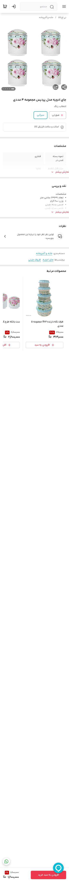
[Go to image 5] (3, 88)
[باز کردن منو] (63, 6)
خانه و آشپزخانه (46, 17)
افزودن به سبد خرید (48, 875)
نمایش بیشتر (62, 172)
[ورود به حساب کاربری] (14, 6)
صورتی (55, 115)
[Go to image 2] (9, 88)
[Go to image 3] (7, 88)
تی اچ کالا (62, 17)
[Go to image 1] (12, 88)
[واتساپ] (6, 861)
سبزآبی (40, 115)
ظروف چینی (34, 259)
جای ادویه (48, 259)
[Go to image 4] (5, 88)
